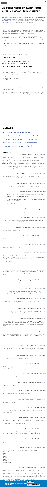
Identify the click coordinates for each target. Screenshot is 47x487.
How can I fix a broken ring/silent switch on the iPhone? (20, 136)
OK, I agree (31, 481)
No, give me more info (33, 484)
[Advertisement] (23, 114)
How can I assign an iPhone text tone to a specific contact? (21, 139)
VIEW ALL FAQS (42, 68)
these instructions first (24, 31)
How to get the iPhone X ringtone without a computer (19, 143)
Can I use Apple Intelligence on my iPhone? (14, 63)
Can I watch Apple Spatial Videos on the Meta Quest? (17, 66)
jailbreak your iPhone (34, 39)
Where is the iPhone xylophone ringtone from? (17, 132)
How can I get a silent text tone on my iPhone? (17, 146)
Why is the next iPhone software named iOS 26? (15, 61)
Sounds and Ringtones (12, 102)
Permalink (43, 154)
